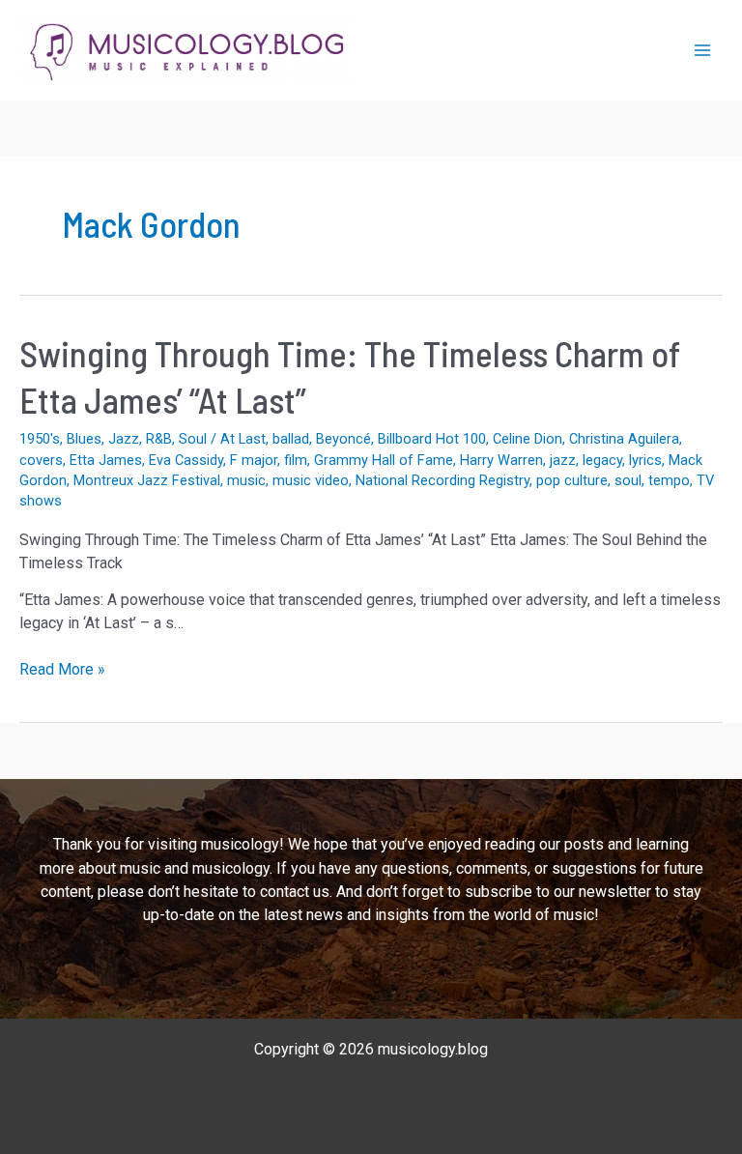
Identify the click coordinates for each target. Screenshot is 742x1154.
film (295, 460)
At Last (243, 438)
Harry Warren (501, 460)
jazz (563, 460)
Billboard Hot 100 (432, 438)
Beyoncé (343, 438)
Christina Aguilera (624, 438)
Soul (193, 438)
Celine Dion (527, 438)
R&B (159, 438)
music (246, 480)
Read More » (62, 670)
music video (310, 480)
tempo (669, 480)
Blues (84, 438)
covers (41, 460)
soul (628, 480)
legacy (602, 460)
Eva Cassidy (186, 460)
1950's (39, 438)
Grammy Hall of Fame (383, 460)
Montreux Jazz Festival (146, 480)
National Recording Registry (442, 480)
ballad (290, 438)
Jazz (123, 438)
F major (253, 460)
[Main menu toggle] (702, 50)
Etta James (106, 460)
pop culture (572, 480)
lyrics (645, 460)
